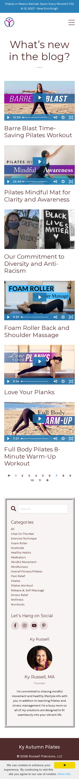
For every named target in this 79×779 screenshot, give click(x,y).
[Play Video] (8, 117)
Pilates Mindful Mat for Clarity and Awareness (37, 196)
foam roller (19, 543)
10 (32, 480)
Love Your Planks (29, 392)
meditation (18, 557)
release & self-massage (27, 590)
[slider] (36, 117)
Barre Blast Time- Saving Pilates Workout (38, 132)
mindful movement (23, 562)
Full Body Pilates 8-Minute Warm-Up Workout (32, 456)
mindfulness (19, 567)
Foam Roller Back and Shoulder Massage (37, 331)
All (12, 529)
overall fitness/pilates (26, 571)
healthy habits (21, 552)
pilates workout (22, 585)
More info (64, 774)
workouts (18, 604)
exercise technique (24, 538)
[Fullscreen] (71, 117)
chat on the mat (22, 534)
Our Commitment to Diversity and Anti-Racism (34, 263)
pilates (15, 581)
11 (40, 480)
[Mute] (55, 117)
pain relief (18, 576)
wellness (17, 599)
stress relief (19, 595)
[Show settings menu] (63, 117)
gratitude (17, 548)
